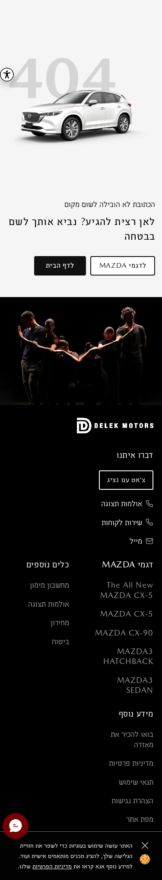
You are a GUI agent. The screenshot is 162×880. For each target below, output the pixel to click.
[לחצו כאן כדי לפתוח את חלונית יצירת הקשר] (16, 826)
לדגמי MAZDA (122, 265)
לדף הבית (60, 265)
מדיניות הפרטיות (52, 866)
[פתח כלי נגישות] (7, 74)
